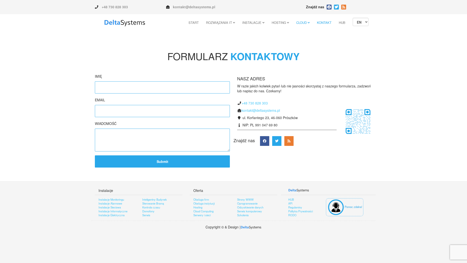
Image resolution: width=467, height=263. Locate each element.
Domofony (148, 211)
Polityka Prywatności (300, 211)
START (194, 22)
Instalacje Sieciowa (110, 207)
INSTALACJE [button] (252, 22)
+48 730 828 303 (115, 6)
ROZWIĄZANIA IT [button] (219, 22)
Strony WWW (245, 199)
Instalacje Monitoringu (111, 199)
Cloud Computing (203, 211)
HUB (342, 22)
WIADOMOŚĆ (106, 123)
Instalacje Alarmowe (110, 203)
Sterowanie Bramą (153, 203)
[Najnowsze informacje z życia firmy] (336, 7)
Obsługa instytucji (204, 203)
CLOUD (302, 22)
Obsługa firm (201, 199)
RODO (292, 215)
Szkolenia (243, 215)
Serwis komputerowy (249, 211)
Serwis (146, 215)
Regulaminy (295, 207)
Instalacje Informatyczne (113, 211)
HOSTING (279, 22)
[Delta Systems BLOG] (343, 7)
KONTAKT (324, 22)
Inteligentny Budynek (154, 199)
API (290, 203)
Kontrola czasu (151, 207)
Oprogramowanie (247, 203)
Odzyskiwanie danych (250, 207)
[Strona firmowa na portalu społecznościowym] (329, 7)
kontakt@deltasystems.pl (194, 6)
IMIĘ (98, 76)
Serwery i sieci (202, 215)
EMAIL (100, 99)
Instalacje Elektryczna (112, 215)
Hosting (197, 207)
